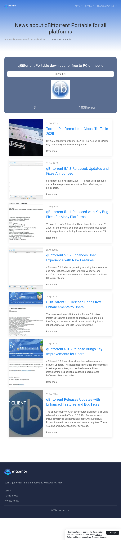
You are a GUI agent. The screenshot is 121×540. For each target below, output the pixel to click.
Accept (113, 532)
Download (60, 74)
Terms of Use (11, 495)
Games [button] (88, 6)
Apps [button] (77, 6)
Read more (52, 151)
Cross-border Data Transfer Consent (91, 537)
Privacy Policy (11, 500)
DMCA (7, 490)
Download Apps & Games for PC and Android (24, 39)
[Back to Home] (10, 6)
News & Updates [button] (105, 6)
